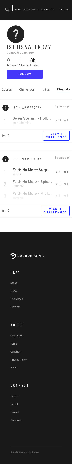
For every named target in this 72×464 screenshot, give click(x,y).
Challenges (31, 10)
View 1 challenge (56, 135)
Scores (7, 90)
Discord (14, 412)
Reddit (14, 404)
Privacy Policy (18, 360)
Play (18, 10)
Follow (24, 74)
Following (24, 65)
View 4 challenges (55, 210)
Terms (13, 344)
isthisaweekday (27, 107)
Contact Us (16, 336)
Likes (46, 90)
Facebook (15, 420)
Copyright (15, 352)
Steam (14, 283)
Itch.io (14, 291)
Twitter (14, 396)
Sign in (64, 10)
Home (13, 367)
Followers (12, 65)
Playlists (47, 10)
